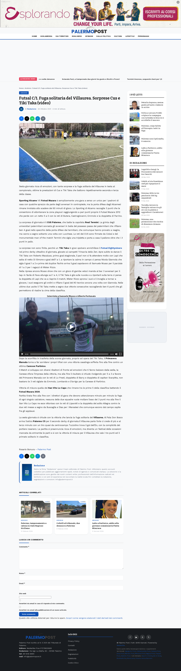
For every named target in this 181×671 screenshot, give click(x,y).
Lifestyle (129, 36)
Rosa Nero (77, 36)
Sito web (22, 593)
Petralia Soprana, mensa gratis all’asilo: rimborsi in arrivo (152, 104)
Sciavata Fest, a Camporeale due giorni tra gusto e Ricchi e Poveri (85, 79)
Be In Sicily (157, 656)
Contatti (71, 645)
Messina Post (140, 653)
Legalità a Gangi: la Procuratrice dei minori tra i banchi (152, 171)
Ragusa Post (150, 653)
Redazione (31, 109)
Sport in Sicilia (147, 656)
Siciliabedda (46, 36)
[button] (71, 327)
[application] (71, 327)
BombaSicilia (121, 658)
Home (34, 36)
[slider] (69, 354)
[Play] (22, 354)
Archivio (28, 88)
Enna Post (120, 653)
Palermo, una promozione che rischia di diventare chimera (152, 221)
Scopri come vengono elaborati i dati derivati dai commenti (94, 618)
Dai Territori (62, 36)
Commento (24, 547)
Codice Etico (73, 663)
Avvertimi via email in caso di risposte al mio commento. (42, 603)
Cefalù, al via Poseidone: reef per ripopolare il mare (152, 183)
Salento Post (126, 656)
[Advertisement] (90, 58)
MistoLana (131, 658)
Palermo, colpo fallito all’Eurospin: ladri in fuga (151, 128)
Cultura (118, 36)
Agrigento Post (130, 651)
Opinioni (89, 36)
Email (22, 583)
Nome (22, 573)
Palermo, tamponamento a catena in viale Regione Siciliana (33, 525)
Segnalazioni (73, 654)
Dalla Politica (103, 36)
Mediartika (121, 645)
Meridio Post (129, 653)
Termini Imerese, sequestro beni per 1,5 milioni (142, 79)
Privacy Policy (73, 641)
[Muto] (116, 354)
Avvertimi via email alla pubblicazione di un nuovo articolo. (43, 610)
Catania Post (155, 651)
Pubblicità (72, 658)
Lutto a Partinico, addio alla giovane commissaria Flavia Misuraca (105, 525)
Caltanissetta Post (143, 651)
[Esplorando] (90, 13)
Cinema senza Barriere (143, 658)
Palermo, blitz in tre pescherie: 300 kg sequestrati (150, 195)
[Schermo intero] (120, 354)
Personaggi (143, 36)
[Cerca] (160, 30)
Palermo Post (44, 449)
